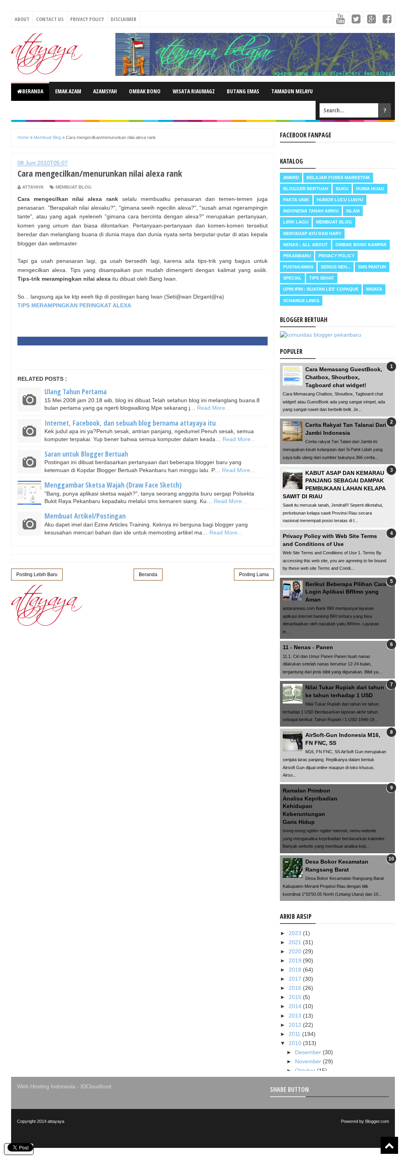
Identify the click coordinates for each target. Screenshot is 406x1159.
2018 (296, 969)
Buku (342, 188)
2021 (296, 942)
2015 (296, 997)
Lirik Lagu (295, 222)
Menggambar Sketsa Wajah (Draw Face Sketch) (113, 485)
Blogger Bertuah (305, 188)
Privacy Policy (87, 19)
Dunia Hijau (370, 188)
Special (292, 278)
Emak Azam (68, 91)
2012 (296, 1025)
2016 (296, 988)
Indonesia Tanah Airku (311, 210)
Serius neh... (335, 266)
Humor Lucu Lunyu (340, 199)
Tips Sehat (321, 278)
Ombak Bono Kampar (361, 244)
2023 (296, 933)
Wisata (374, 289)
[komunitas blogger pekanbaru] (320, 335)
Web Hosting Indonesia (46, 1086)
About (22, 19)
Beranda (32, 91)
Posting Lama (254, 574)
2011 (295, 1034)
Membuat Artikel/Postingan (85, 516)
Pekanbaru (297, 255)
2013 (296, 1015)
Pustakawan (298, 266)
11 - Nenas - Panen (308, 647)
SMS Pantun (372, 266)
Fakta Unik (296, 199)
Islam (353, 210)
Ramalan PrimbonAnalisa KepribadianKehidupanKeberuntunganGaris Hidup (310, 806)
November (309, 1061)
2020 (296, 951)
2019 (296, 960)
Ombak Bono (145, 91)
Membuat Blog (74, 187)
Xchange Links (301, 300)
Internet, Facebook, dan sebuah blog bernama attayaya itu (130, 423)
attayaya (56, 1121)
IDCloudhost (95, 1086)
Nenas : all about (305, 244)
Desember (309, 1052)
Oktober (306, 1070)
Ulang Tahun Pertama (75, 391)
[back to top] (389, 1145)
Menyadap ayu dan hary (312, 233)
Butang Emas (243, 91)
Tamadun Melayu (292, 91)
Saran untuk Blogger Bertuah (86, 454)
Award (291, 177)
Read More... (213, 408)
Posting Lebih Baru (36, 574)
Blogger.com (377, 1121)
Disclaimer (123, 19)
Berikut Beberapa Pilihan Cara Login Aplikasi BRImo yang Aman (345, 592)
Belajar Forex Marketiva (338, 177)
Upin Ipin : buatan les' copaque (320, 289)
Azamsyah (105, 91)
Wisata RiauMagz (193, 91)
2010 (296, 1043)
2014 (296, 1006)
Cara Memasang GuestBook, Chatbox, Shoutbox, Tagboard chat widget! (343, 377)
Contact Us (49, 19)
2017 (296, 979)
